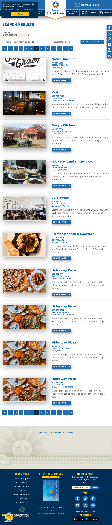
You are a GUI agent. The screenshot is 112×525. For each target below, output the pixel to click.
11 (48, 48)
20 (33, 42)
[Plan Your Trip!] (8, 517)
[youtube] (109, 44)
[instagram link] (85, 505)
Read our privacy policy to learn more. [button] (18, 9)
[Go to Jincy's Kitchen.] (24, 136)
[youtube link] (77, 505)
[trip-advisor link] (93, 505)
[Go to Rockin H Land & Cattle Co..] (24, 172)
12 (53, 48)
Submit (95, 487)
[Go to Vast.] (24, 103)
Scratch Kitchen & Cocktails (73, 234)
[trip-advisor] (109, 55)
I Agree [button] (20, 14)
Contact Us (21, 502)
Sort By (6, 32)
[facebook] (109, 28)
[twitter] (109, 33)
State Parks (84, 13)
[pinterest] (109, 39)
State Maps (21, 482)
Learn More (59, 80)
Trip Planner (22, 498)
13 (59, 48)
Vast (55, 92)
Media (22, 490)
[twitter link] (85, 498)
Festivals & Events (72, 13)
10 (42, 48)
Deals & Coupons (21, 479)
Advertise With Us (21, 494)
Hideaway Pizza (64, 270)
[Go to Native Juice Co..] (24, 69)
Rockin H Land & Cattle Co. (72, 161)
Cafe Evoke (60, 197)
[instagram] (109, 50)
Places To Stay (40, 13)
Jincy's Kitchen (63, 125)
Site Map (51, 511)
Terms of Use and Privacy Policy (51, 507)
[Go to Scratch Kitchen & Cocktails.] (24, 244)
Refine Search (91, 41)
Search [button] (107, 13)
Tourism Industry (21, 486)
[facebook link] (77, 498)
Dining (94, 13)
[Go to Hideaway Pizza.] (24, 281)
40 (37, 42)
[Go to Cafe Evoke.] (24, 208)
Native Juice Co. (64, 59)
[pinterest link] (93, 498)
